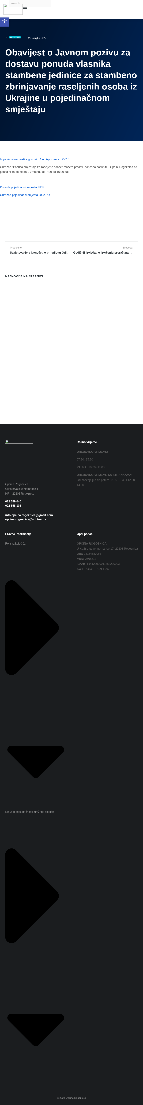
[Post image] (12, 290)
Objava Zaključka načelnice (95, 329)
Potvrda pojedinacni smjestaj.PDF (22, 187)
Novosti (9, 304)
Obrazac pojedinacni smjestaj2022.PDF (25, 195)
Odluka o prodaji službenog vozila (28, 298)
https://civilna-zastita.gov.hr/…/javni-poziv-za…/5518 (34, 159)
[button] (4, 22)
